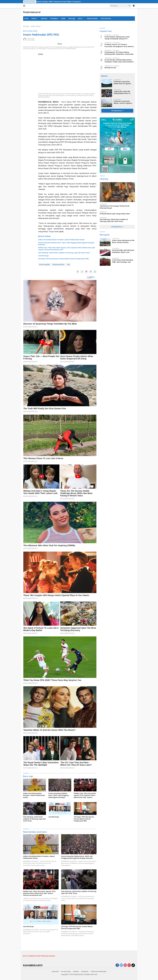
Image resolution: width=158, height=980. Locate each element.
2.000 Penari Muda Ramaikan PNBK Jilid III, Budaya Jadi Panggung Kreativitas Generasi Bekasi (123, 261)
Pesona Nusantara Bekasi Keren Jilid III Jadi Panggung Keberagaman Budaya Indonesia (66, 244)
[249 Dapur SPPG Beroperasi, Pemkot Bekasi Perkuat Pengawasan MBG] (85, 808)
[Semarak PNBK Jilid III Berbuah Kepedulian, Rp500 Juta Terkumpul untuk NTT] (105, 252)
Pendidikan (54, 18)
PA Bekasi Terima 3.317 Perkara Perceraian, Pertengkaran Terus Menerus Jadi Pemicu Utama (119, 45)
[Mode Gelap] (134, 6)
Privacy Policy (66, 971)
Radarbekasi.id (31, 12)
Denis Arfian (31, 39)
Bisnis (80, 18)
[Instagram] (125, 965)
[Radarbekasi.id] (32, 965)
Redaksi (76, 971)
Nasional (44, 18)
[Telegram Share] (90, 271)
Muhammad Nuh (58, 265)
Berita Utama (27, 31)
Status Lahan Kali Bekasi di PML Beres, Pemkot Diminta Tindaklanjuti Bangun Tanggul (123, 241)
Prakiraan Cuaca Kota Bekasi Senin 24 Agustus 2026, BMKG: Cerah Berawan (122, 83)
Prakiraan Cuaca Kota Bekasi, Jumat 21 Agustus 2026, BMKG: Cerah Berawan (123, 102)
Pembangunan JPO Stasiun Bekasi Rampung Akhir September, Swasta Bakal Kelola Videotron (120, 53)
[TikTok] (133, 965)
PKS (68, 265)
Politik (63, 18)
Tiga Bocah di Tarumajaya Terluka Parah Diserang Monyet (114, 207)
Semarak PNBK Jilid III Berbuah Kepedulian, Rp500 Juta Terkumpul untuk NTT (123, 251)
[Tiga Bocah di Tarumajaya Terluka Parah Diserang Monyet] (117, 192)
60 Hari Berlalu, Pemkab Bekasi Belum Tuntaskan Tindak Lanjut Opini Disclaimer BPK (119, 61)
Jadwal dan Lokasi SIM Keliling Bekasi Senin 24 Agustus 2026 (122, 92)
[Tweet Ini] (82, 271)
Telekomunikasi (92, 18)
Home (26, 18)
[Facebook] (117, 965)
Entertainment (106, 18)
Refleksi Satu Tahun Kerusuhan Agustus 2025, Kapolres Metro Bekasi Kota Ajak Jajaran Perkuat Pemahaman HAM (66, 249)
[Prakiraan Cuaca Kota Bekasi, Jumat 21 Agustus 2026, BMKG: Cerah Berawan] (106, 103)
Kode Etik (55, 971)
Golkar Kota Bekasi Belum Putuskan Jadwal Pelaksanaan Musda (61, 240)
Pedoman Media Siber (99, 971)
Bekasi (34, 18)
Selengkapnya (116, 111)
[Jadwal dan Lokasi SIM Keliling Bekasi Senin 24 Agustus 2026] (106, 93)
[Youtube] (129, 965)
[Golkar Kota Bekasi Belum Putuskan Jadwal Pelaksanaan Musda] (34, 785)
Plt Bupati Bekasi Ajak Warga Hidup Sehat (115, 214)
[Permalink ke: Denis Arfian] (25, 39)
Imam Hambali (44, 265)
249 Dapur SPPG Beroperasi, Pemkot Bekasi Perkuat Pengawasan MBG (63, 259)
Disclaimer (85, 971)
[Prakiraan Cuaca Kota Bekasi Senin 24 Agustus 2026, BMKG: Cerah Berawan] (106, 83)
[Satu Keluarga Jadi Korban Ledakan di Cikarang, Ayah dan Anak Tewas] (34, 808)
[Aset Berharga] (59, 808)
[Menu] (24, 6)
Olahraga (71, 18)
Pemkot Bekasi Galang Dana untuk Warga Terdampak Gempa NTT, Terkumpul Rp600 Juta (117, 38)
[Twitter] (121, 965)
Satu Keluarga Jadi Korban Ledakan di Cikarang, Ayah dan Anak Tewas (64, 253)
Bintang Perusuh (110, 68)
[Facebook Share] (77, 271)
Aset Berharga (43, 256)
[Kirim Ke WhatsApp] (95, 271)
